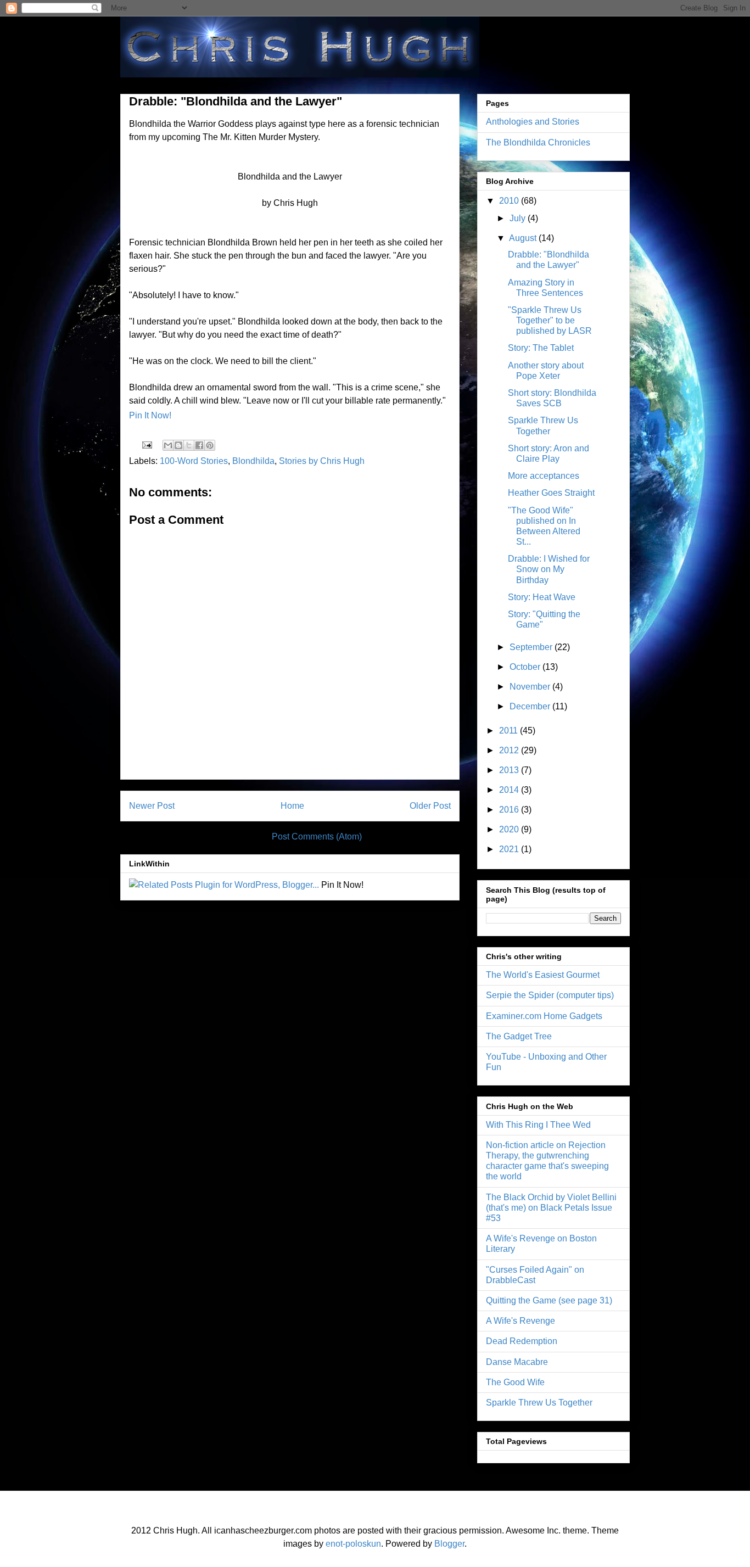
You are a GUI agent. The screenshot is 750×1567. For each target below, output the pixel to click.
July (519, 218)
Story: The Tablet (541, 347)
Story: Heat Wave (541, 597)
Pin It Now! (150, 415)
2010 (510, 200)
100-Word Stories (194, 461)
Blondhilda (253, 461)
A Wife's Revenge (520, 1320)
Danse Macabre (517, 1362)
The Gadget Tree (519, 1036)
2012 (510, 750)
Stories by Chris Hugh (322, 461)
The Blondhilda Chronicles (538, 142)
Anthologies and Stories (532, 121)
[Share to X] (188, 445)
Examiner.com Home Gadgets (544, 1016)
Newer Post (152, 805)
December (531, 706)
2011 (509, 730)
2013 (510, 770)
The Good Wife (515, 1382)
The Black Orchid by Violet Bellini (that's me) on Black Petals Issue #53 (551, 1208)
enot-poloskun (353, 1543)
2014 (510, 789)
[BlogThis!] (178, 445)
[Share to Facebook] (199, 445)
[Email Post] (146, 444)
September (532, 647)
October (526, 666)
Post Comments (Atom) (317, 836)
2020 (510, 829)
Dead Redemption (521, 1341)
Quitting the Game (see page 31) (549, 1300)
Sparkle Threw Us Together (539, 1402)
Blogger (449, 1543)
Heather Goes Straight (551, 492)
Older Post (430, 805)
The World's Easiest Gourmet (543, 975)
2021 (510, 849)
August (524, 238)
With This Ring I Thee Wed (538, 1124)
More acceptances (543, 475)
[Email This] (168, 445)
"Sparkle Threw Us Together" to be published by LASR (550, 320)
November (531, 686)
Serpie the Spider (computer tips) (550, 995)
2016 (510, 809)
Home (292, 805)
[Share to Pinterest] (209, 445)
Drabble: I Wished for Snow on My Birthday (549, 569)
